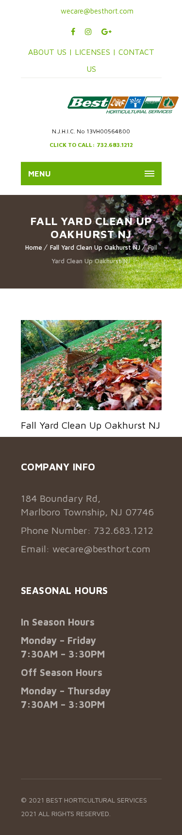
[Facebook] (73, 31)
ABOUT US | (50, 52)
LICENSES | (96, 52)
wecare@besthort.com (96, 11)
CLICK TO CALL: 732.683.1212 (91, 144)
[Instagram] (88, 31)
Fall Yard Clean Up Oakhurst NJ (95, 247)
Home (33, 247)
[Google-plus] (106, 31)
